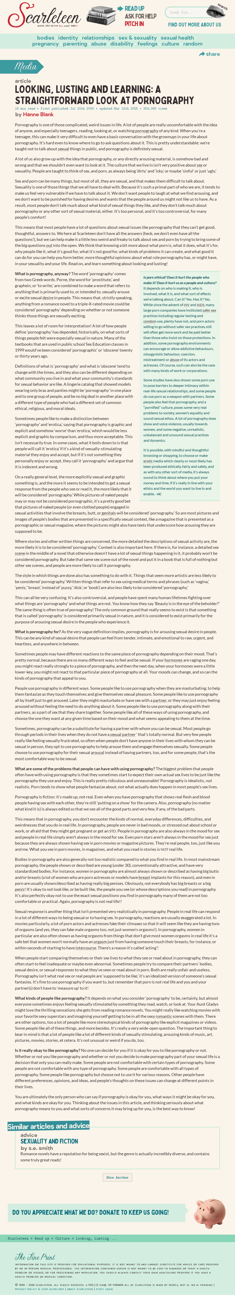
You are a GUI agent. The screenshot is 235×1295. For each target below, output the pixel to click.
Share (213, 53)
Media (26, 67)
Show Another (117, 1177)
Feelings (147, 43)
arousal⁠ (97, 752)
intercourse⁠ (86, 947)
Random (193, 43)
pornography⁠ (146, 130)
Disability (122, 43)
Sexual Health (177, 37)
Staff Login (104, 1289)
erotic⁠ (148, 461)
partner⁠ (159, 700)
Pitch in (134, 23)
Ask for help (140, 16)
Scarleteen (18, 1238)
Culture (170, 43)
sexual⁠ (63, 148)
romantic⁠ (164, 1016)
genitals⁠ (109, 513)
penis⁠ (20, 889)
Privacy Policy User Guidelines (39, 1289)
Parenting (75, 43)
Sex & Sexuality (138, 37)
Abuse (98, 43)
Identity (68, 37)
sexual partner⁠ (123, 734)
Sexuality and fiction (49, 1141)
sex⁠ (199, 165)
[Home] (44, 15)
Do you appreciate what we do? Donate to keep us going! (90, 1212)
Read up (134, 8)
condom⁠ (149, 321)
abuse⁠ (174, 359)
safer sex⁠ (209, 310)
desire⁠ (47, 297)
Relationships (98, 37)
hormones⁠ (174, 660)
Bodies (45, 37)
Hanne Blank (38, 114)
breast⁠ (144, 877)
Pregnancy (45, 43)
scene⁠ (20, 553)
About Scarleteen (80, 1289)
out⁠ (49, 245)
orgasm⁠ (100, 941)
